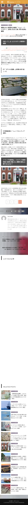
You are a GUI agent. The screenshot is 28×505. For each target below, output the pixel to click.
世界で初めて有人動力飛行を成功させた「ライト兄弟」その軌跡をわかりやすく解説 (18, 416)
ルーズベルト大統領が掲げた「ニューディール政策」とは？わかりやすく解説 (18, 426)
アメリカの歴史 (4, 25)
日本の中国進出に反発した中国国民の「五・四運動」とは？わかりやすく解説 (14, 240)
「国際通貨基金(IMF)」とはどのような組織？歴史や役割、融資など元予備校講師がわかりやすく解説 (18, 396)
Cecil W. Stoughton (7, 49)
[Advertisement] (14, 323)
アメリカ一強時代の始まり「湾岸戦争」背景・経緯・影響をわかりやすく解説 (18, 489)
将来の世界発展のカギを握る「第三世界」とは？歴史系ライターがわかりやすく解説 (14, 248)
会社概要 (11, 501)
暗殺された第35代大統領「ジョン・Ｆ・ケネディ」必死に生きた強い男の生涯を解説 (18, 447)
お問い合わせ (16, 501)
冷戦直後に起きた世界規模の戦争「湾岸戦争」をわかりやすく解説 (18, 468)
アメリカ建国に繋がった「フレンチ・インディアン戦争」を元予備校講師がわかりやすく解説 (18, 478)
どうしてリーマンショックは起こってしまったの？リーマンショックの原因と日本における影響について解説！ (18, 438)
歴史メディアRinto (4, 34)
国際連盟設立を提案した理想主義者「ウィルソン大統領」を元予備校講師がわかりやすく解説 (18, 457)
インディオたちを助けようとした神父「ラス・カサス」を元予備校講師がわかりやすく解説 (18, 405)
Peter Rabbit (10, 216)
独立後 (10, 25)
